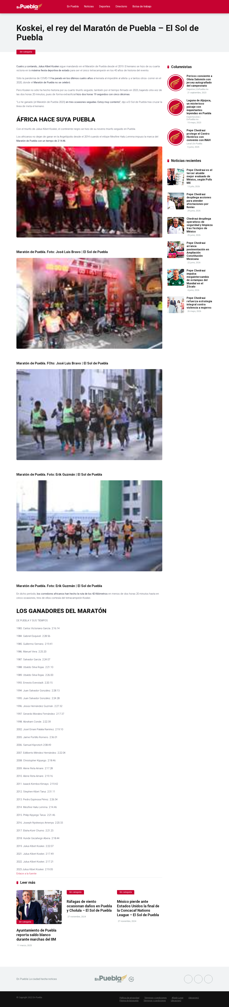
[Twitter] (198, 979)
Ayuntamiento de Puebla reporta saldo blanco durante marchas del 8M (36, 934)
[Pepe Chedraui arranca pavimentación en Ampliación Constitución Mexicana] (175, 257)
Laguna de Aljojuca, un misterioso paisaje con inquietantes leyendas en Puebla (199, 107)
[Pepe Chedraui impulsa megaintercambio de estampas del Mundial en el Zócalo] (175, 284)
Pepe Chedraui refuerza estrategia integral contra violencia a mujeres (199, 302)
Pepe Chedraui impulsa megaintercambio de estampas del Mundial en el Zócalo (198, 278)
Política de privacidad (129, 998)
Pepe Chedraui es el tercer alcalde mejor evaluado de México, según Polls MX (199, 176)
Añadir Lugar (177, 998)
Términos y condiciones (155, 998)
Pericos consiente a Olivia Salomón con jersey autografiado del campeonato (199, 80)
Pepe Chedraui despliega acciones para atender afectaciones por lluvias (199, 201)
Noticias (89, 6)
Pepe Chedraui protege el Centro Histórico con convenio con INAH (199, 135)
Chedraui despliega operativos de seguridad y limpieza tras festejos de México (200, 225)
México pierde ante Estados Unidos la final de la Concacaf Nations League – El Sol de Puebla (138, 908)
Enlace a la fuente (26, 873)
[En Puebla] (29, 5)
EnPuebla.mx (202, 89)
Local (189, 143)
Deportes (104, 6)
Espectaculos (193, 117)
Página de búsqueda (129, 1000)
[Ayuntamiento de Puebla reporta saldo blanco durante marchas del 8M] (39, 907)
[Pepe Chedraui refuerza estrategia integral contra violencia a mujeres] (175, 312)
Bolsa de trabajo (141, 6)
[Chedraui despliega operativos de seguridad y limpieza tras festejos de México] (175, 232)
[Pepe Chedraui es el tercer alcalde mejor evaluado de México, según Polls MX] (175, 184)
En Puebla (73, 6)
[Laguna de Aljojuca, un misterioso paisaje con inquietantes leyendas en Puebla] (175, 114)
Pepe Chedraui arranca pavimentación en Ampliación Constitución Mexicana (198, 251)
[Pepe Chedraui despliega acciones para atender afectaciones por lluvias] (175, 208)
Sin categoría (26, 52)
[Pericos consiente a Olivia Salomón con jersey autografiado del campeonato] (175, 90)
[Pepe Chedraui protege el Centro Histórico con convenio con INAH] (175, 144)
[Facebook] (188, 979)
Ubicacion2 (193, 998)
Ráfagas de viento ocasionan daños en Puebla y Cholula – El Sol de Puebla (89, 906)
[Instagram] (208, 979)
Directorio (121, 6)
